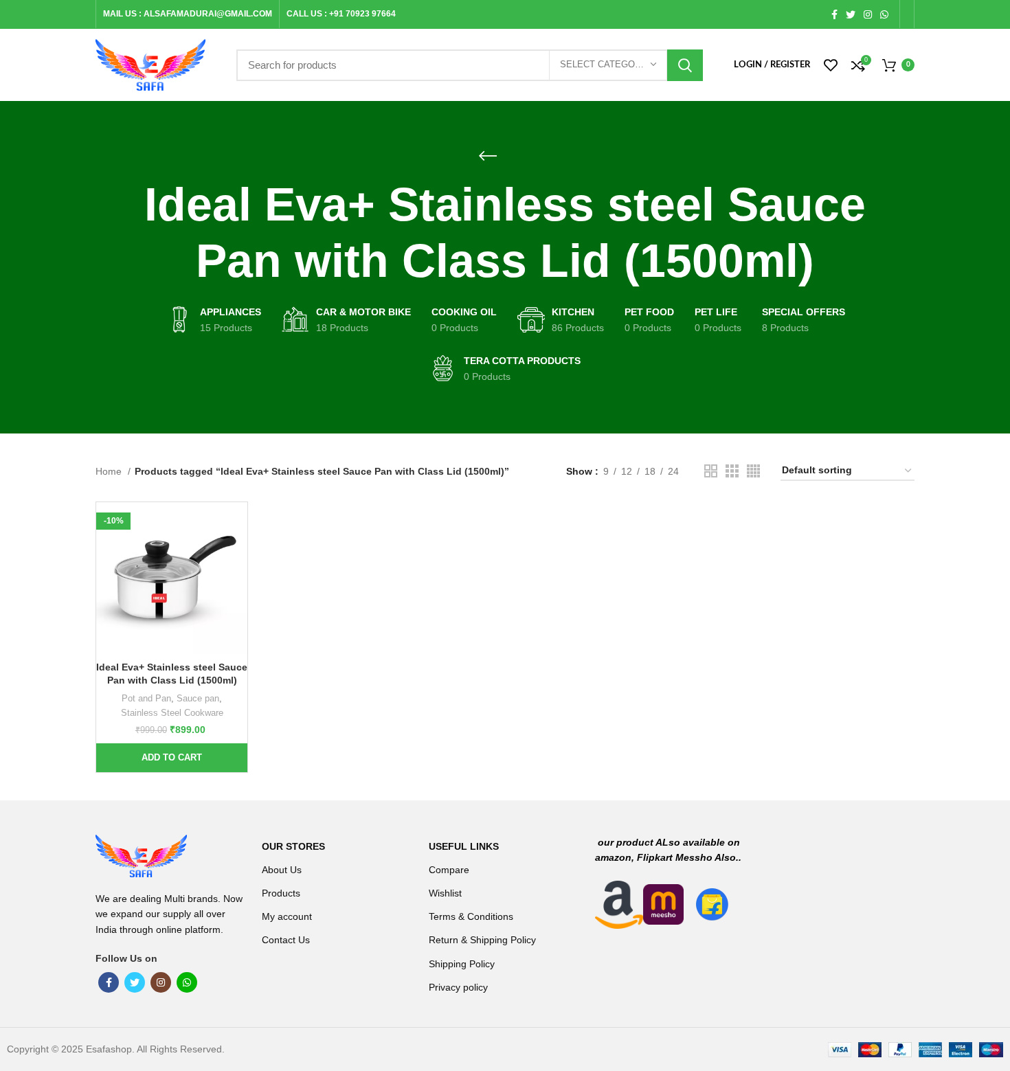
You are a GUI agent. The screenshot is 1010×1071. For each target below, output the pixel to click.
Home (110, 471)
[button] (171, 757)
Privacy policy (458, 987)
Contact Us (286, 939)
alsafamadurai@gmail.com (208, 14)
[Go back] (488, 156)
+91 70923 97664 (362, 14)
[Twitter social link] (851, 14)
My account (287, 916)
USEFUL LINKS (464, 846)
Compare (449, 869)
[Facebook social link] (834, 14)
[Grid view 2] (710, 470)
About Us (282, 869)
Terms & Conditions (471, 916)
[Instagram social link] (868, 14)
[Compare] (237, 524)
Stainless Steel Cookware (172, 713)
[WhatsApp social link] (884, 14)
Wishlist (445, 893)
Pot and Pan (146, 698)
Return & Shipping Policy (482, 939)
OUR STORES (293, 846)
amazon (613, 857)
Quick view (237, 555)
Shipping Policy (462, 963)
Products (281, 893)
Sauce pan (198, 698)
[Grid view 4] (753, 470)
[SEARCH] (685, 65)
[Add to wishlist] (237, 586)
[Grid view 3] (732, 470)
